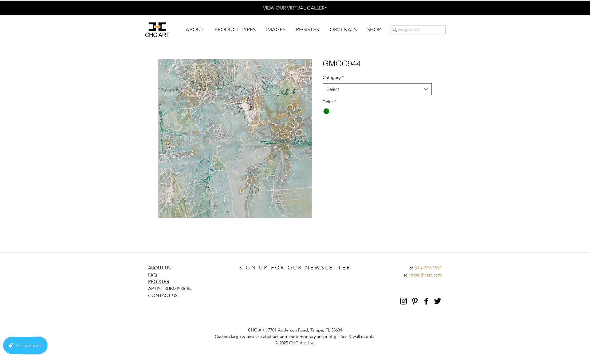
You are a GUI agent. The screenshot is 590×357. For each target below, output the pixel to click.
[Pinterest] (414, 301)
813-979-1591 (428, 268)
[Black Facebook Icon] (426, 301)
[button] (194, 29)
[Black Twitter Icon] (437, 301)
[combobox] (377, 89)
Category (333, 77)
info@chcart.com (425, 275)
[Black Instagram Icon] (403, 301)
